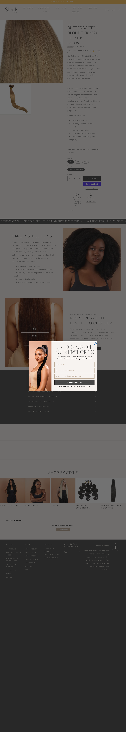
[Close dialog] (95, 343)
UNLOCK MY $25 (74, 382)
